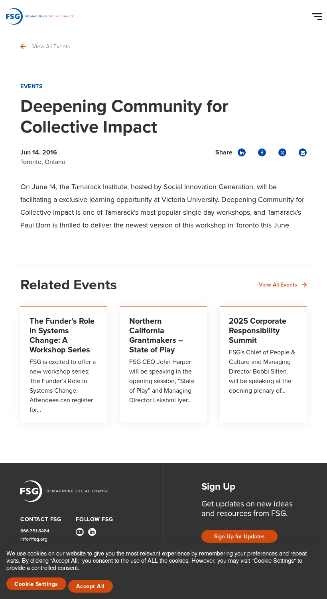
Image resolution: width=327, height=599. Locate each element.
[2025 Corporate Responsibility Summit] (263, 364)
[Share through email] (303, 152)
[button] (318, 15)
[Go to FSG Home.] (39, 16)
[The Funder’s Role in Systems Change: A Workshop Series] (64, 364)
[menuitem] (80, 535)
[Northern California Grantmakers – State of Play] (163, 364)
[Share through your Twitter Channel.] (282, 152)
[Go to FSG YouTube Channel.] (80, 532)
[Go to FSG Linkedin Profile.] (92, 532)
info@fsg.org (33, 539)
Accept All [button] (90, 586)
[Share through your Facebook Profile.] (262, 152)
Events (31, 86)
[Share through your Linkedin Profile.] (242, 152)
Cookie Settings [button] (36, 584)
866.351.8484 (34, 531)
